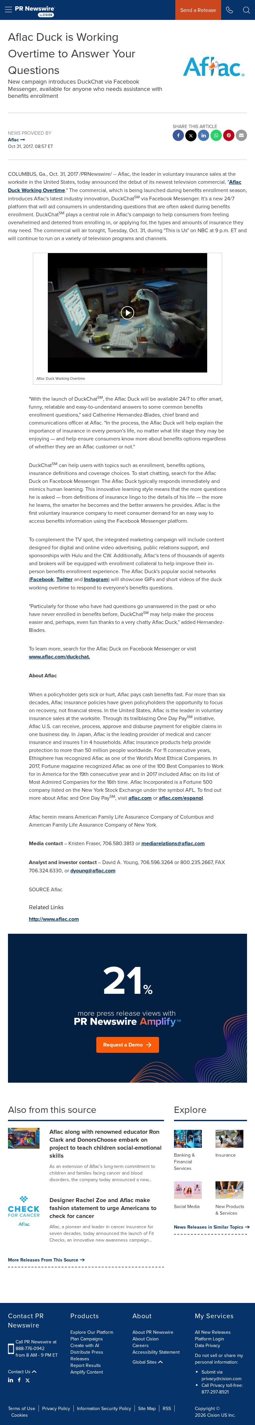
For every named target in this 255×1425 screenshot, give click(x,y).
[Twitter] (28, 1380)
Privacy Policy (56, 1408)
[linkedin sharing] (203, 136)
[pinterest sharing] (228, 136)
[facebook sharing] (178, 136)
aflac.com (140, 798)
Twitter (64, 579)
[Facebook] (19, 1380)
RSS (167, 1408)
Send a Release (198, 10)
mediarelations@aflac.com (173, 843)
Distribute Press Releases (86, 1355)
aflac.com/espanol (181, 798)
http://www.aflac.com (54, 919)
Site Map (147, 1408)
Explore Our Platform (91, 1332)
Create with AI (84, 1345)
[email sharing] (241, 136)
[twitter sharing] (191, 136)
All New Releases (213, 1332)
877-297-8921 (215, 1392)
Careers (140, 1345)
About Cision (145, 1338)
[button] (127, 313)
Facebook (42, 579)
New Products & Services (229, 1209)
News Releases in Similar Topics (208, 1227)
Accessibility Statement (156, 1352)
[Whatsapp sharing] (216, 136)
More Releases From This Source (43, 1259)
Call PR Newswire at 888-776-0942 (36, 1345)
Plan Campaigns (86, 1338)
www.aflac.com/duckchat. (59, 656)
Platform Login (209, 1338)
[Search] (246, 10)
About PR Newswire (152, 1332)
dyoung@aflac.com (93, 870)
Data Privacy (207, 1345)
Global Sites (145, 1362)
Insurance (225, 1155)
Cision (213, 1415)
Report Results (85, 1365)
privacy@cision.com (221, 1378)
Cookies (19, 1415)
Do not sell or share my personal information (219, 1358)
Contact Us (20, 1371)
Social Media (187, 1206)
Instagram (96, 579)
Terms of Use (21, 1408)
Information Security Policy (104, 1408)
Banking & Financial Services (184, 1162)
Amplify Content (86, 1372)
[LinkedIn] (11, 1380)
